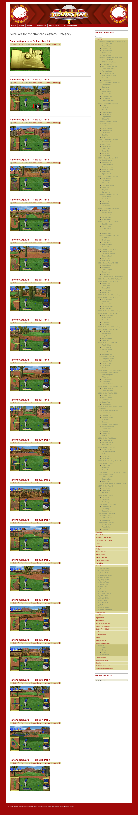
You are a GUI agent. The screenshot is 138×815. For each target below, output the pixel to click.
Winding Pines (106, 210)
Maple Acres (106, 431)
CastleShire (106, 155)
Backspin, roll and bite (103, 666)
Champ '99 (105, 119)
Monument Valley (107, 306)
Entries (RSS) (46, 806)
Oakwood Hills (107, 142)
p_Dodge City (102, 591)
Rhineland (105, 183)
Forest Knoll (106, 132)
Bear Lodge (106, 260)
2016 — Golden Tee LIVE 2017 (108, 194)
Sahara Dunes (107, 64)
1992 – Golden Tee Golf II (106, 513)
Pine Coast (105, 203)
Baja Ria (105, 135)
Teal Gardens (106, 196)
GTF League (41, 25)
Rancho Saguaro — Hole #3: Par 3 (29, 159)
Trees (98, 543)
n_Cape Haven (103, 596)
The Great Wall (107, 299)
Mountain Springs (107, 442)
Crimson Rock (107, 458)
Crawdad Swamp (107, 167)
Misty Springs (106, 333)
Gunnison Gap (107, 50)
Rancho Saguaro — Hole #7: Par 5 (29, 319)
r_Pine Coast (102, 586)
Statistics (99, 546)
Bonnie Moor (106, 322)
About (21, 25)
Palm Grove (106, 488)
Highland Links (107, 244)
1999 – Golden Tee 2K (105, 463)
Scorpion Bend (107, 440)
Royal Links (106, 527)
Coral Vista (105, 368)
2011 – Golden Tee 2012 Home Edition (110, 276)
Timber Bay (106, 283)
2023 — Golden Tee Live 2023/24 (109, 82)
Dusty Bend (106, 272)
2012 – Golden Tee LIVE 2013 (108, 249)
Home (13, 25)
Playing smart (100, 554)
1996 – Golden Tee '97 (105, 495)
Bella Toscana (106, 308)
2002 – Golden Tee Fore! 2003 (108, 410)
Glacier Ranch (107, 354)
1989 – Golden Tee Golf (106, 522)
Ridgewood (105, 377)
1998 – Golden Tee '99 (105, 474)
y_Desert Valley (103, 570)
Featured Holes (101, 634)
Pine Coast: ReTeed (108, 69)
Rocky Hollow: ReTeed (109, 66)
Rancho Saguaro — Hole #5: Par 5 (29, 239)
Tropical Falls (106, 123)
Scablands (105, 87)
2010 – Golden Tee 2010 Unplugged (110, 295)
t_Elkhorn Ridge (103, 582)
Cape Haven (106, 258)
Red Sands (105, 89)
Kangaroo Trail (107, 96)
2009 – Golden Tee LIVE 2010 (108, 297)
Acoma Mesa (106, 55)
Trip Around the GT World (104, 540)
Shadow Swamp (107, 388)
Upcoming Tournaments (103, 537)
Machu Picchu (106, 46)
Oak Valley (105, 508)
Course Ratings (101, 657)
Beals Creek (106, 171)
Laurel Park (106, 285)
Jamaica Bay (106, 146)
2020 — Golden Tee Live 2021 (108, 121)
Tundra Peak (106, 265)
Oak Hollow (106, 381)
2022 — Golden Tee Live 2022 (108, 103)
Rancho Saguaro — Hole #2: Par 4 (29, 119)
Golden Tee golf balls (102, 629)
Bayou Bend (106, 490)
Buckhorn (105, 419)
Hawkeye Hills (106, 48)
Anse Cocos (106, 137)
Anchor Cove (106, 445)
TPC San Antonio (107, 59)
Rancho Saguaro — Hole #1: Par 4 (29, 79)
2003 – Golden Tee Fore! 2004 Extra (110, 386)
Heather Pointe (107, 363)
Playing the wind (101, 552)
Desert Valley (106, 231)
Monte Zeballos (107, 128)
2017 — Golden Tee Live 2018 (108, 176)
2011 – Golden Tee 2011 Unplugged (110, 279)
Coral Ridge (106, 153)
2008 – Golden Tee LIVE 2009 (108, 313)
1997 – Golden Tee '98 (105, 486)
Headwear (105, 654)
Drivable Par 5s (101, 640)
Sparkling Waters (107, 224)
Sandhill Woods (107, 160)
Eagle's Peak (106, 117)
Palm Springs (106, 347)
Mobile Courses (101, 566)
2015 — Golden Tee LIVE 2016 (108, 208)
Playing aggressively (102, 560)
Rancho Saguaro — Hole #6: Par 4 (29, 279)
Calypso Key (106, 192)
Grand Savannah (107, 320)
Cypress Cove (107, 338)
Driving (98, 637)
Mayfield (105, 190)
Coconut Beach (107, 256)
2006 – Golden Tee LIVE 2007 (108, 343)
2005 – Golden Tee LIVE (106, 356)
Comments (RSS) (58, 806)
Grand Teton (106, 148)
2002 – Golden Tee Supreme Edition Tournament (110, 407)
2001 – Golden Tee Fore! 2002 (108, 424)
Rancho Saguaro (36, 44)
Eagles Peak (106, 402)
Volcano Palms (107, 212)
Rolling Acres (106, 454)
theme (69, 806)
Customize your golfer (103, 643)
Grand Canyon (107, 269)
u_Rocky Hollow (103, 580)
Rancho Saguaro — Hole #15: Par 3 (30, 640)
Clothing (101, 645)
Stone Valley (106, 465)
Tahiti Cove (105, 301)
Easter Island (106, 114)
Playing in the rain (101, 557)
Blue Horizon (106, 404)
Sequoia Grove (107, 251)
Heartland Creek (107, 400)
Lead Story (99, 615)
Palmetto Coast (107, 71)
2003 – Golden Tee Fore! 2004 (108, 393)
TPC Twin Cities (107, 43)
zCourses (99, 39)
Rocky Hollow (106, 226)
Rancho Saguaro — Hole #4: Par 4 (29, 199)
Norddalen (105, 107)
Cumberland (106, 98)
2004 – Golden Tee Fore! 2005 (108, 372)
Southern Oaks (107, 304)
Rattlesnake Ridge (108, 185)
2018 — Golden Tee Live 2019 (108, 158)
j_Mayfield (101, 605)
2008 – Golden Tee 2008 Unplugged (110, 327)
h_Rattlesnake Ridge (105, 609)
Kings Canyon (106, 415)
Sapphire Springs (107, 374)
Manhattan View (107, 94)
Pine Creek (105, 126)
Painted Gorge (107, 379)
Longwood (105, 529)
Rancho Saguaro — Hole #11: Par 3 (30, 479)
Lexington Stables (108, 73)
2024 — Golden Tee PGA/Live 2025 (110, 57)
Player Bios (99, 563)
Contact (30, 25)
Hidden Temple (107, 130)
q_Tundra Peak (103, 589)
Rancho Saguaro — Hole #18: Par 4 (30, 760)
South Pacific (106, 85)
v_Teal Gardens (103, 577)
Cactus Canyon (107, 511)
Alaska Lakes (106, 53)
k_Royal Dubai (103, 602)
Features (99, 632)
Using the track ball (102, 535)
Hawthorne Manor (108, 215)
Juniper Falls (106, 206)
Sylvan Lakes (106, 524)
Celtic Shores (106, 233)
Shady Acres (106, 240)
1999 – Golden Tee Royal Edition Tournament (113, 461)
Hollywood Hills (107, 112)
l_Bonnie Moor (103, 600)
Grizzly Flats (106, 288)
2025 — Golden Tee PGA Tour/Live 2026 (111, 41)
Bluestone (105, 422)
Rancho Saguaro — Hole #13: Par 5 (30, 560)
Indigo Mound (106, 352)
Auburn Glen (106, 274)
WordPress (37, 806)
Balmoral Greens (107, 384)
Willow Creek (106, 515)
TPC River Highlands (109, 62)
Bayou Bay (105, 340)
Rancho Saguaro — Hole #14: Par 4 (30, 600)
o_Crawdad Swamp (104, 593)
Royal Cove (106, 267)
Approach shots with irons (104, 668)
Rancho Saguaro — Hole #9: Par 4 (29, 399)
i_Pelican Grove (103, 607)
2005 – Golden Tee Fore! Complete (109, 370)
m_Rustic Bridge (103, 598)
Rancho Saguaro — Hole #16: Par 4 (30, 680)
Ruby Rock (106, 201)
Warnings (99, 532)
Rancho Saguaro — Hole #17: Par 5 (30, 720)
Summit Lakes (106, 331)
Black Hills (105, 324)
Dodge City (105, 151)
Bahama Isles (106, 80)
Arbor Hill (105, 493)
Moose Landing (107, 349)
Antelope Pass (107, 219)
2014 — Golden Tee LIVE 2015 (108, 222)
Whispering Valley (108, 358)
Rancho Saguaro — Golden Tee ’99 (30, 41)
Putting (98, 549)
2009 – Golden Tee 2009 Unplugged (110, 311)
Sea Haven (105, 467)
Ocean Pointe (106, 506)
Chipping (98, 663)
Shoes (104, 647)
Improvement (100, 618)
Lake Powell (106, 144)
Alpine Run (105, 292)
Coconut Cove (107, 479)
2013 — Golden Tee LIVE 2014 (108, 235)
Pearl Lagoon (106, 228)
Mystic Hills (106, 187)
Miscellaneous (100, 612)
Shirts (104, 650)
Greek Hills (105, 247)
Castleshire (106, 433)
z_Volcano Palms (104, 568)
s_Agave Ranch (103, 584)
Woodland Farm (107, 315)
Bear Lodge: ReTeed (109, 75)
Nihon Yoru (105, 110)
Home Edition (100, 620)
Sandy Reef (106, 199)
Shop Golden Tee (70, 25)
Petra (104, 105)
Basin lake (105, 78)
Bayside (104, 435)
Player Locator (55, 25)
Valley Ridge (106, 520)
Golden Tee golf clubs (103, 626)
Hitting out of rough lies (103, 623)
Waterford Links (107, 518)
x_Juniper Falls (103, 573)
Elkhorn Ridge (106, 217)
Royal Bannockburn (108, 451)
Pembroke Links (107, 164)
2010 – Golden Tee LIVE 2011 (108, 281)
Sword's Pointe (107, 397)
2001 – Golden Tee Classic (107, 438)
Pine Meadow (106, 162)
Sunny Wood (106, 317)
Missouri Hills (106, 91)
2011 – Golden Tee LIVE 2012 (108, 263)
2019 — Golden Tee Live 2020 (108, 139)
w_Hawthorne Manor (105, 575)
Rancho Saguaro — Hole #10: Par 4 (30, 439)
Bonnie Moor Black (108, 101)
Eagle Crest (106, 336)
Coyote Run (106, 470)
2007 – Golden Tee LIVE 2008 (108, 329)
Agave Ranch (106, 174)
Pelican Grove (106, 242)
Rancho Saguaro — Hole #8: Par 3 (29, 359)
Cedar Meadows (107, 390)
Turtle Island (106, 237)
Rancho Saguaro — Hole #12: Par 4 (30, 519)
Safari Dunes (106, 178)
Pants (104, 652)
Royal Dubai (106, 180)
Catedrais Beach (107, 169)
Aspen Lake (106, 481)
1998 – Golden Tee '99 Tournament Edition (112, 472)
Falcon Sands (106, 290)
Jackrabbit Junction (108, 253)
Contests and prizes (102, 660)
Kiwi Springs (106, 413)
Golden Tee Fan (18, 44)
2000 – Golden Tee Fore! (106, 447)
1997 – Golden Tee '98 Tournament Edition (112, 484)
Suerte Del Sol (106, 449)
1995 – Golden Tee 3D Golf (107, 504)
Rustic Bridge (106, 345)
